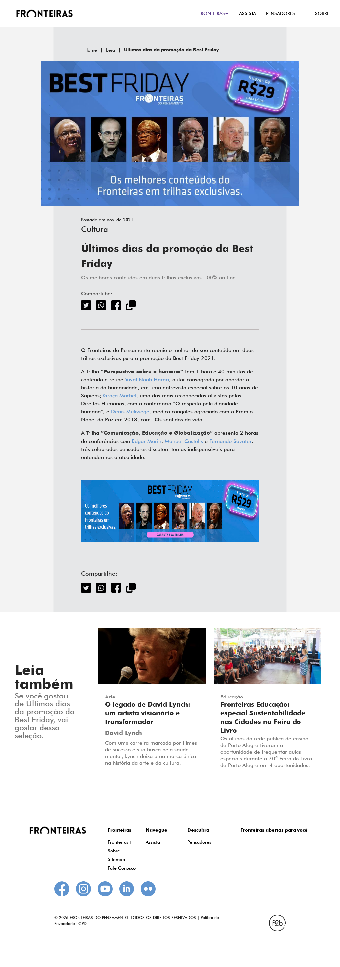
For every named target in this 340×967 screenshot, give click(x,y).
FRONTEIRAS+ (213, 13)
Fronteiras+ (120, 842)
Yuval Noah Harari (147, 379)
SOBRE (322, 13)
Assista (153, 842)
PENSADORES (280, 13)
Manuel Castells (184, 441)
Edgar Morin (146, 441)
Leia (110, 50)
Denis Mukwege (130, 411)
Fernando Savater (230, 441)
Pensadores (199, 842)
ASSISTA (247, 13)
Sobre (114, 850)
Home (90, 50)
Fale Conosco (122, 868)
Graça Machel (119, 395)
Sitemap (116, 859)
